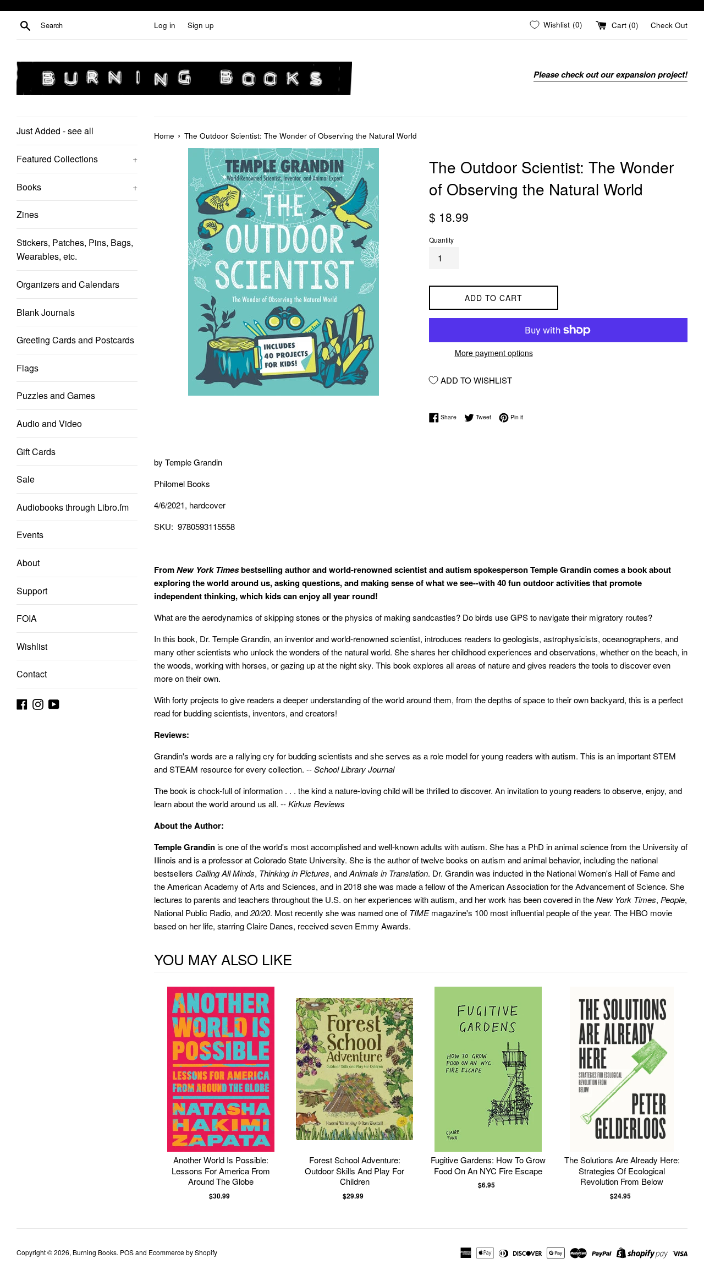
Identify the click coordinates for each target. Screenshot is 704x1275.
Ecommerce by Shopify (182, 1252)
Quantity (441, 239)
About (28, 562)
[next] (677, 1093)
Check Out (669, 25)
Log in (164, 25)
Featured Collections (77, 158)
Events (29, 534)
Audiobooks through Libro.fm (72, 507)
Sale (25, 479)
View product (220, 1080)
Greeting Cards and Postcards (75, 339)
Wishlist (31, 646)
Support (31, 590)
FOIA (26, 618)
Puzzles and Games (55, 395)
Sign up (201, 25)
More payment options (494, 352)
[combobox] (95, 25)
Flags (27, 368)
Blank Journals (45, 312)
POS (127, 1252)
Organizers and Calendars (67, 284)
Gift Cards (36, 451)
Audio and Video (49, 423)
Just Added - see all (55, 130)
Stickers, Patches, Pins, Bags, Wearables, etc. (74, 249)
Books (77, 186)
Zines (27, 214)
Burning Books (95, 1252)
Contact (31, 673)
